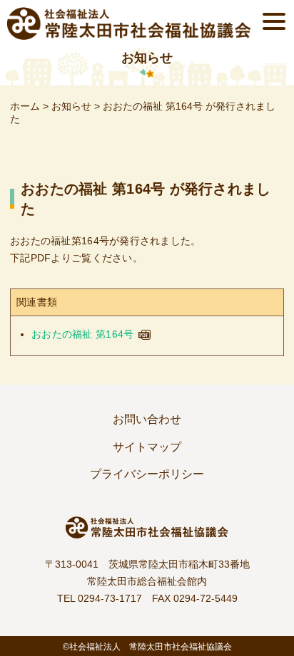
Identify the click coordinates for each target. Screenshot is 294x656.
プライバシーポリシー (147, 474)
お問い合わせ (147, 419)
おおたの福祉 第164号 (82, 334)
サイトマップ (147, 447)
